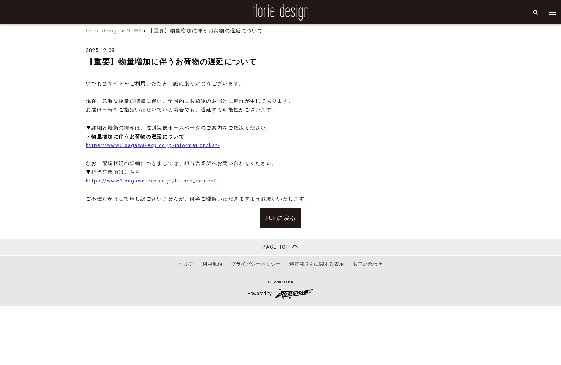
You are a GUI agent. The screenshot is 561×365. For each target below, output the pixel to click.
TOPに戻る (280, 218)
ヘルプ (186, 264)
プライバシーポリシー (255, 264)
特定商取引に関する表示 (316, 264)
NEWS (134, 31)
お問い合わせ (367, 264)
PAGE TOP (277, 247)
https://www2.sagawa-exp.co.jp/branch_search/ (151, 181)
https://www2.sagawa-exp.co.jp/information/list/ (153, 145)
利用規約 (212, 264)
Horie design (103, 31)
